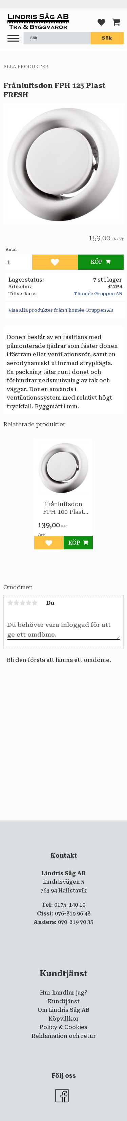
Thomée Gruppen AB (98, 293)
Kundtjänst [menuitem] (64, 1001)
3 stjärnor (22, 603)
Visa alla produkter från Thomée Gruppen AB (60, 310)
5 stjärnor (34, 603)
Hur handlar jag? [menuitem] (63, 992)
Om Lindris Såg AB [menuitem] (63, 1010)
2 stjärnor (16, 603)
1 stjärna (10, 603)
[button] (13, 39)
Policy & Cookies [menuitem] (63, 1027)
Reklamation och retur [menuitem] (63, 1036)
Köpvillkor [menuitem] (63, 1019)
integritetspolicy (67, 826)
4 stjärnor (28, 603)
